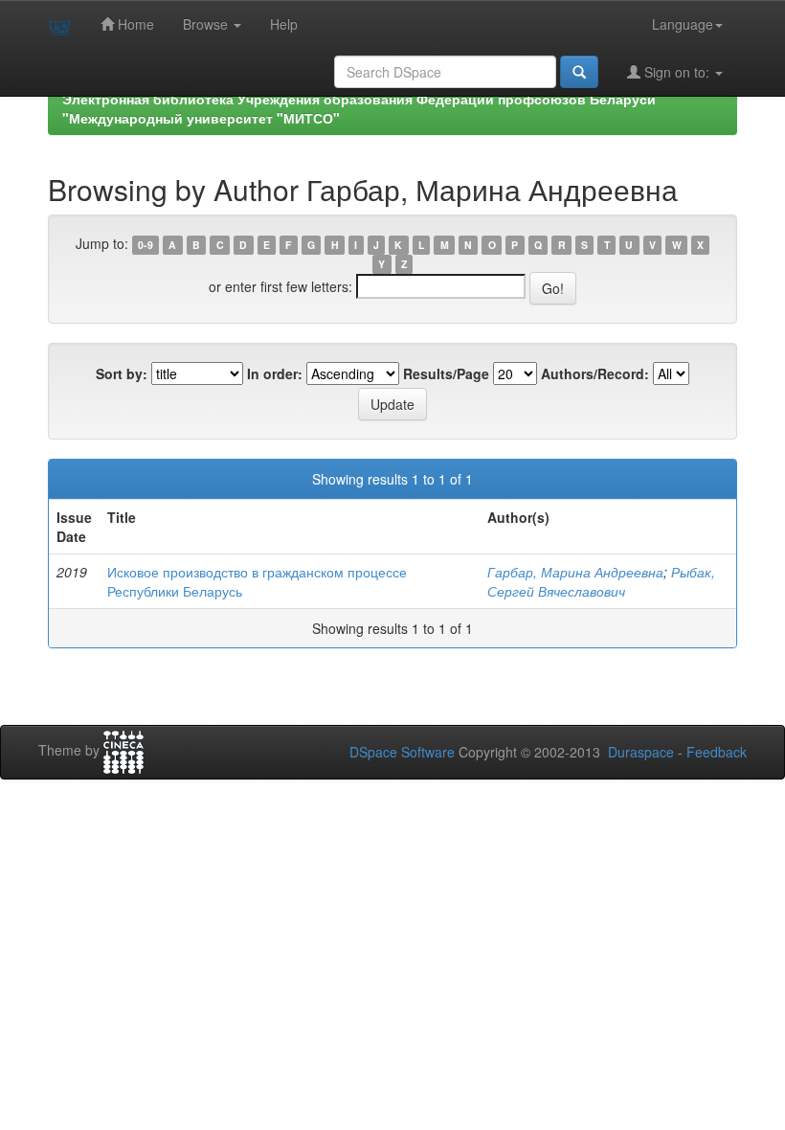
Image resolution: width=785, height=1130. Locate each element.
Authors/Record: (595, 373)
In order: (275, 373)
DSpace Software (402, 751)
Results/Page (446, 373)
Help (284, 24)
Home (134, 24)
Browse (207, 24)
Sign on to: (676, 71)
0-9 (145, 244)
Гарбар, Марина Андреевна (575, 571)
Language (682, 24)
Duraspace (641, 751)
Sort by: (121, 373)
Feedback (716, 751)
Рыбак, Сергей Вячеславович (601, 581)
